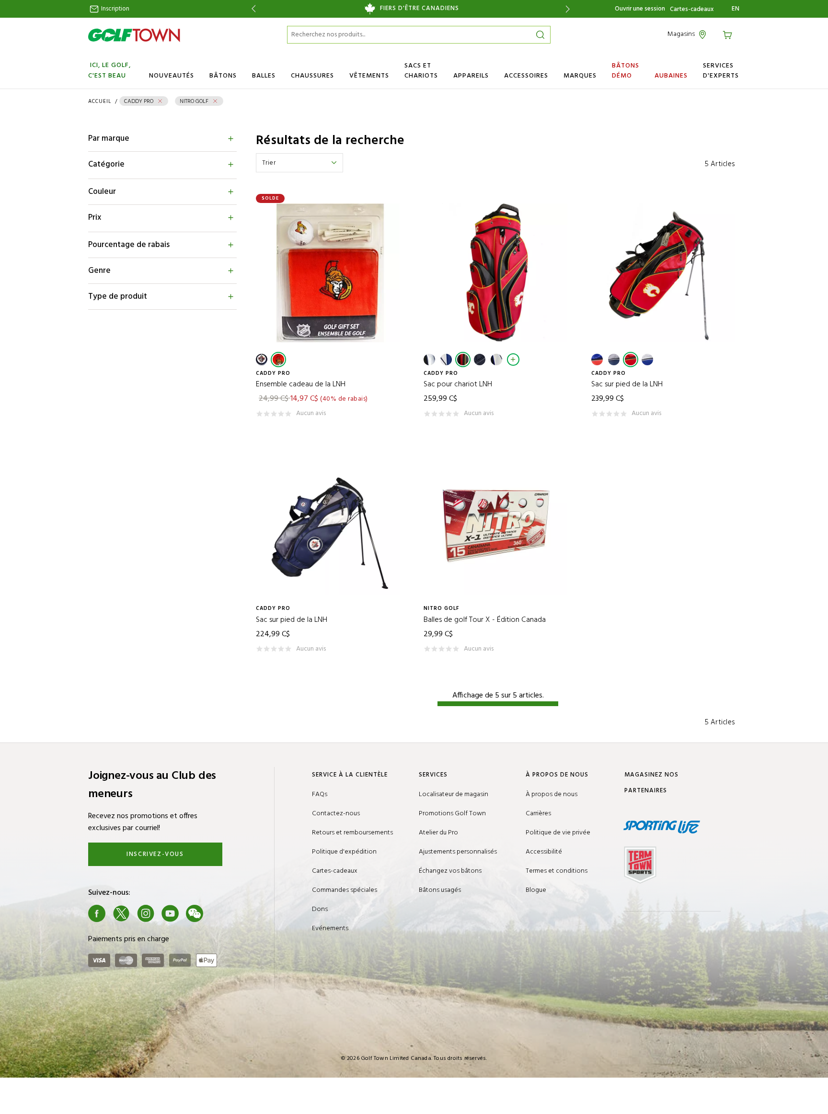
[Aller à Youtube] (170, 913)
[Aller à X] (121, 913)
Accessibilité (544, 851)
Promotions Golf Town (452, 813)
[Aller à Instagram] (145, 913)
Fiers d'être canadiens (419, 8)
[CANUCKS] (446, 359)
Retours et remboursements (352, 832)
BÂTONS (223, 75)
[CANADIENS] (429, 359)
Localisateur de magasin (453, 794)
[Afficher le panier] (729, 34)
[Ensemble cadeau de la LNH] (330, 272)
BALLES (264, 75)
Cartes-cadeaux (691, 9)
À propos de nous (551, 794)
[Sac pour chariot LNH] (497, 272)
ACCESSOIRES (526, 75)
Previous (252, 9)
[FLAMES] (463, 359)
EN (736, 9)
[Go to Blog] (219, 913)
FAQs (319, 794)
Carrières (538, 813)
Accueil (99, 101)
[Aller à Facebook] (96, 913)
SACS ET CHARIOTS (421, 70)
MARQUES (580, 75)
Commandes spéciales (344, 890)
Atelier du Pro (438, 832)
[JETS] (261, 359)
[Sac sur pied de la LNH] (665, 272)
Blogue (536, 890)
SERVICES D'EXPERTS (721, 70)
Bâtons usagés (440, 890)
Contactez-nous (336, 813)
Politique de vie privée (558, 832)
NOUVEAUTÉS (171, 75)
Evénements (330, 928)
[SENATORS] (278, 359)
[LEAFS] (496, 359)
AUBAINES (671, 75)
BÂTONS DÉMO (625, 70)
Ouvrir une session (640, 9)
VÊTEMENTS (369, 75)
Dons (320, 909)
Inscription (114, 9)
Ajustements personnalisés (458, 851)
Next (569, 9)
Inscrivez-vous (155, 854)
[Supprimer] (160, 101)
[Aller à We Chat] (194, 913)
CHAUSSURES (312, 75)
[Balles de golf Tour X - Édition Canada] (497, 525)
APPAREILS (471, 75)
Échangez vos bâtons (450, 871)
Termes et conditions (556, 871)
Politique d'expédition (344, 851)
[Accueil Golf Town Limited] (134, 35)
